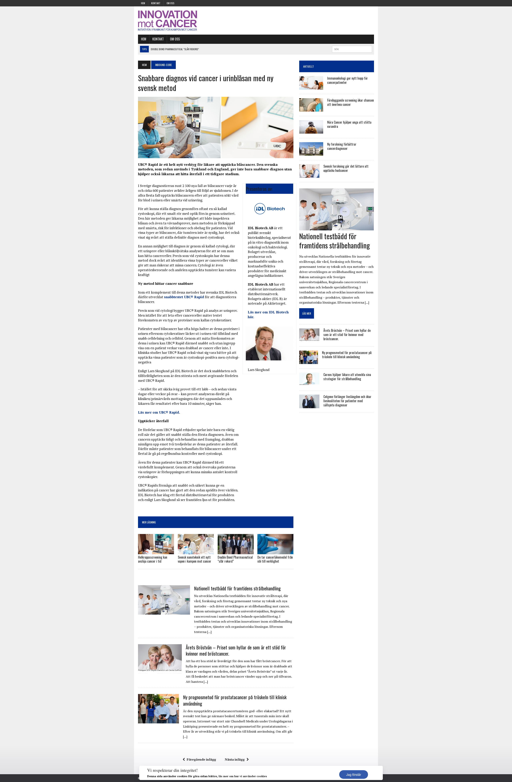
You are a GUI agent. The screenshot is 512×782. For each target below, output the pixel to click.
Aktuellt (308, 66)
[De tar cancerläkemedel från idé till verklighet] (275, 551)
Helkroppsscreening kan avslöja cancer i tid (152, 559)
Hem (143, 3)
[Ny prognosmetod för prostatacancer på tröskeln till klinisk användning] (158, 720)
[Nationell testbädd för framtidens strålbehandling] (164, 612)
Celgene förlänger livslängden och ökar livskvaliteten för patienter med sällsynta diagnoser (347, 400)
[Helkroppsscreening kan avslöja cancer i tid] (156, 551)
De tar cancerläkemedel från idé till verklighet (275, 559)
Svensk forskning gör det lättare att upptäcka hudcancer (345, 168)
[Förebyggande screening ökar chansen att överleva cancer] (311, 109)
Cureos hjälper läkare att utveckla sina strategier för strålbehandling (347, 376)
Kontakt (155, 3)
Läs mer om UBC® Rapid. (159, 412)
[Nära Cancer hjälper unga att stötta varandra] (311, 131)
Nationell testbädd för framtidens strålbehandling (237, 588)
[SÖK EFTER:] (352, 48)
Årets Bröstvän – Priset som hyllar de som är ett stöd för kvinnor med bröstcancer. (236, 650)
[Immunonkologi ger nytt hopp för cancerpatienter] (311, 87)
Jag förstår (353, 774)
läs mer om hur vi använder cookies (243, 776)
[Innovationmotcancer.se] (175, 20)
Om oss (170, 3)
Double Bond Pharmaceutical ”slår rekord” (235, 559)
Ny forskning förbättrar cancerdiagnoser (341, 146)
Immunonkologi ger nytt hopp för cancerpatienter (347, 80)
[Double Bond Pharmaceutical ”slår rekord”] (236, 551)
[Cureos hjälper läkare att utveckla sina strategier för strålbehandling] (309, 383)
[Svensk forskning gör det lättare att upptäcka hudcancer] (309, 175)
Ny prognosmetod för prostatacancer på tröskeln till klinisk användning (235, 700)
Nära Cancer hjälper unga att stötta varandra (349, 124)
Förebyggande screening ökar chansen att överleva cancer (350, 102)
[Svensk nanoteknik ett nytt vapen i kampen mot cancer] (196, 551)
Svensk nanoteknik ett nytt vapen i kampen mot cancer (194, 559)
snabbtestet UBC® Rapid (184, 297)
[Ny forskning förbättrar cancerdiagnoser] (311, 153)
